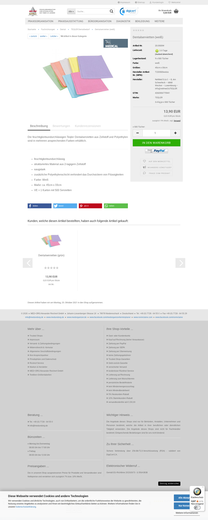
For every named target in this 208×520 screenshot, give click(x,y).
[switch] (197, 508)
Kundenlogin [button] (157, 2)
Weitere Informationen (187, 513)
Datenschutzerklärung (26, 507)
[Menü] (203, 488)
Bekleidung (142, 21)
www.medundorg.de (55, 317)
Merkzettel (175, 2)
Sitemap (141, 2)
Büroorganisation (99, 21)
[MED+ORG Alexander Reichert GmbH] (45, 11)
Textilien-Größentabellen (41, 375)
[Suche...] (112, 11)
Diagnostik (123, 21)
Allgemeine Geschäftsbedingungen (45, 351)
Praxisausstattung (70, 21)
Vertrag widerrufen (169, 483)
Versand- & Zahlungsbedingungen (45, 343)
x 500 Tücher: (139, 127)
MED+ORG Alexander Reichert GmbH (46, 371)
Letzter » (54, 36)
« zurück (33, 36)
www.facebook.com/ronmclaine (169, 317)
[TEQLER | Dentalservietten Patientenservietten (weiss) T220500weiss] (77, 75)
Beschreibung (39, 126)
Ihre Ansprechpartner (39, 355)
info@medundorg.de (34, 317)
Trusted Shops (36, 336)
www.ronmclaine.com (143, 317)
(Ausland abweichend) (164, 54)
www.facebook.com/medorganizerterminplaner (110, 317)
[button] (138, 133)
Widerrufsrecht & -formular (41, 347)
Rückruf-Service (37, 363)
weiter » (43, 36)
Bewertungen (61, 126)
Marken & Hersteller (38, 367)
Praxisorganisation (40, 21)
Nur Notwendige (187, 505)
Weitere (160, 21)
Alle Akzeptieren (186, 497)
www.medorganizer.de (77, 317)
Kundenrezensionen (88, 126)
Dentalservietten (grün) (51, 255)
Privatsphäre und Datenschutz (43, 359)
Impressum (125, 2)
